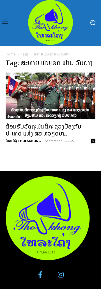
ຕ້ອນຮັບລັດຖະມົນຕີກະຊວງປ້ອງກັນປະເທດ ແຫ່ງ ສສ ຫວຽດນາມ (43, 129)
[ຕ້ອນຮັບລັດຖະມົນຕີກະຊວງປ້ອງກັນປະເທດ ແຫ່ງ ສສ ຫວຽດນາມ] (50, 96)
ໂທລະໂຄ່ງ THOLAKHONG (23, 141)
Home (10, 54)
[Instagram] (61, 275)
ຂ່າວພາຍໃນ (13, 117)
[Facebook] (40, 275)
